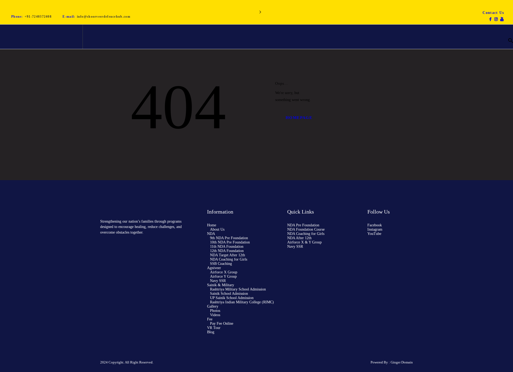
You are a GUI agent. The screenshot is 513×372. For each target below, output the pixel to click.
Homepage (299, 117)
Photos (215, 311)
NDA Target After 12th (227, 255)
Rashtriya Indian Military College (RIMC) (242, 302)
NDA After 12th (299, 238)
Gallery (212, 306)
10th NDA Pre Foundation (230, 242)
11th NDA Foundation (226, 247)
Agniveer (214, 268)
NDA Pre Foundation (303, 225)
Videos (215, 315)
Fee (209, 319)
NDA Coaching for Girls (228, 259)
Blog (210, 332)
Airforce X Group (223, 272)
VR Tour (213, 328)
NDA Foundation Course (306, 229)
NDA (211, 234)
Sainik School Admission (229, 294)
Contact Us (493, 13)
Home (211, 225)
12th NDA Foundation (227, 251)
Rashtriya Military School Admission (238, 289)
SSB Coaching (221, 264)
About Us (217, 229)
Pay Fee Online (221, 323)
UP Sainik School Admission (232, 298)
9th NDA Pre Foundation (229, 238)
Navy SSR (218, 281)
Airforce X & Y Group (304, 242)
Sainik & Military (220, 285)
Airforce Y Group (223, 276)
